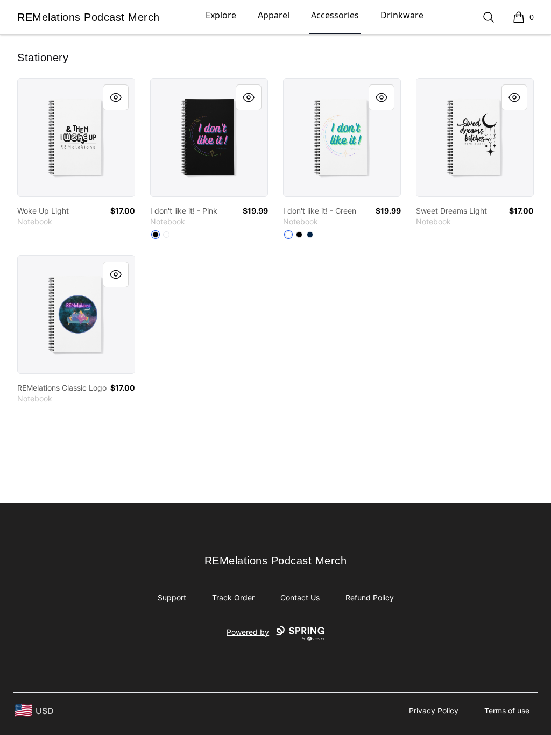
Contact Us (300, 597)
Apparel (273, 15)
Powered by (248, 632)
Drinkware (401, 15)
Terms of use (506, 710)
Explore (221, 15)
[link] (76, 137)
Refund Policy (369, 597)
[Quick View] (116, 97)
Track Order (233, 597)
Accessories (335, 15)
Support (172, 597)
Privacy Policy (433, 710)
